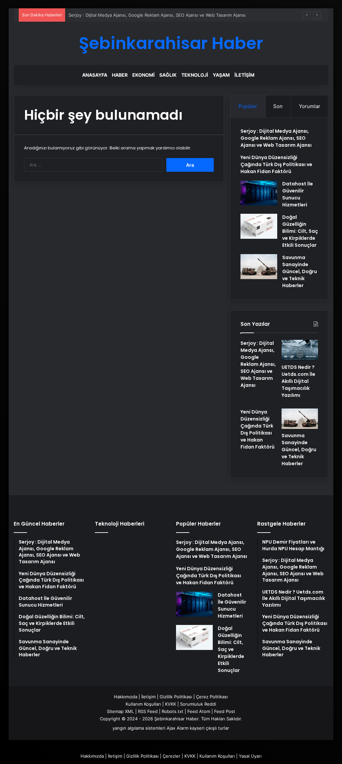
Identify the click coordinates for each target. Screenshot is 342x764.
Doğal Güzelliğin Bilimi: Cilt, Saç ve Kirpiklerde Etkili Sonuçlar (300, 231)
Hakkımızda (125, 696)
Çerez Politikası (212, 696)
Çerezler (171, 756)
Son (278, 106)
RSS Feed (148, 711)
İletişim (244, 75)
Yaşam (221, 75)
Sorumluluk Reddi (198, 704)
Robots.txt (172, 711)
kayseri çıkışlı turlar (209, 728)
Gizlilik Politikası (176, 696)
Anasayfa (94, 75)
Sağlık (168, 75)
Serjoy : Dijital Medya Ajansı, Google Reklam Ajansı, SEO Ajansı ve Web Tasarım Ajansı (156, 15)
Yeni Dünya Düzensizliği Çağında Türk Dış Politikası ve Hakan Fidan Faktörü (276, 164)
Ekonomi (143, 75)
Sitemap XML (120, 711)
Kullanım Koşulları (143, 704)
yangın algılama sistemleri (139, 728)
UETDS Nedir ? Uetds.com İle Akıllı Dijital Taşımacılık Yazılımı (298, 381)
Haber (120, 75)
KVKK (170, 704)
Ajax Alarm (177, 728)
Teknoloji (194, 75)
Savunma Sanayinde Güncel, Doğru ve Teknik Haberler (299, 271)
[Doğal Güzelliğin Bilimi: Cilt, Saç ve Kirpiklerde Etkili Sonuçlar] (258, 226)
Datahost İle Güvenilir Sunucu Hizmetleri (297, 194)
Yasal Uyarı (250, 756)
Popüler (247, 106)
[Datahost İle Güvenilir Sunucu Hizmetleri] (258, 192)
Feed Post (224, 711)
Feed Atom (198, 711)
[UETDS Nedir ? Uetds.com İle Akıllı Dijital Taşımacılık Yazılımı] (300, 350)
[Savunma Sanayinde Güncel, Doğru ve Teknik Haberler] (258, 266)
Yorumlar (309, 106)
